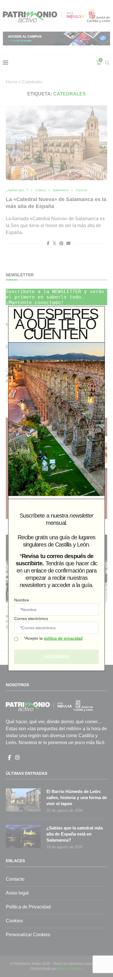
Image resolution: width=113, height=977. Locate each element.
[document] (56, 488)
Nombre (21, 600)
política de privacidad (63, 638)
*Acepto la (53, 638)
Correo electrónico (31, 618)
